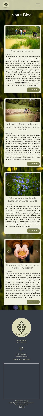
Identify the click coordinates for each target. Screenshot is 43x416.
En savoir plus (33, 89)
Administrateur (21, 354)
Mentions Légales (21, 356)
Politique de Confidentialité (21, 359)
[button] (8, 37)
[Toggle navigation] (38, 5)
